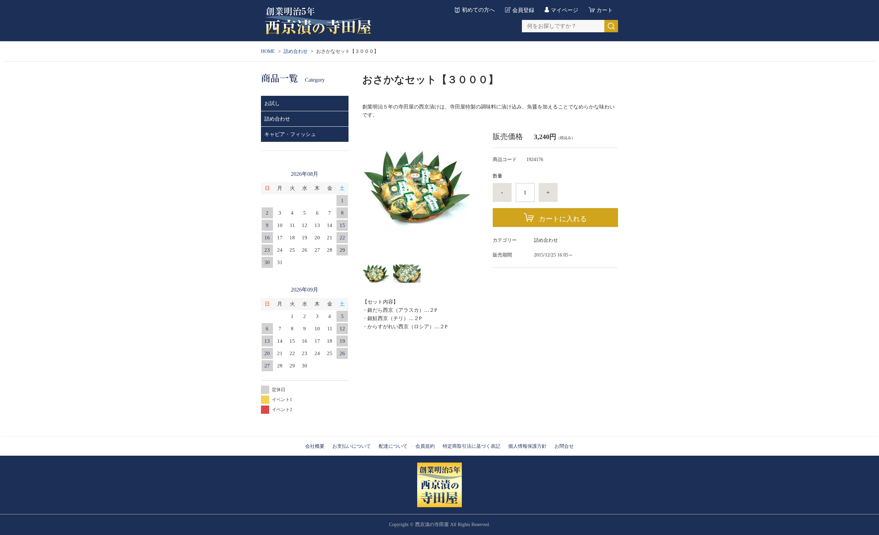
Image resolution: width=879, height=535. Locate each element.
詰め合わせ (296, 51)
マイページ (564, 10)
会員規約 (425, 446)
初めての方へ (478, 10)
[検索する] (611, 26)
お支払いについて (351, 446)
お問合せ (564, 446)
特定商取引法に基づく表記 (471, 446)
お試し (272, 103)
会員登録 (523, 10)
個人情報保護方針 (527, 446)
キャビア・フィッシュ (290, 134)
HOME (268, 51)
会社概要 (314, 446)
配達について (393, 446)
